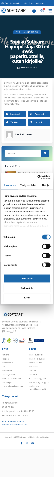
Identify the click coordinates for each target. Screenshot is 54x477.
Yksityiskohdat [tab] (28, 185)
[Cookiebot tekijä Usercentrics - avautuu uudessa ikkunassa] (38, 177)
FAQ (18, 32)
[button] (50, 11)
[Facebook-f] (21, 443)
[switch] (46, 246)
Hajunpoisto (30, 32)
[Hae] (45, 153)
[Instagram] (27, 443)
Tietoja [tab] (45, 185)
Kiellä (27, 297)
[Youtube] (32, 443)
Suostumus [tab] (9, 185)
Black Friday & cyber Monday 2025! (33, 172)
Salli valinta (27, 288)
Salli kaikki (27, 278)
